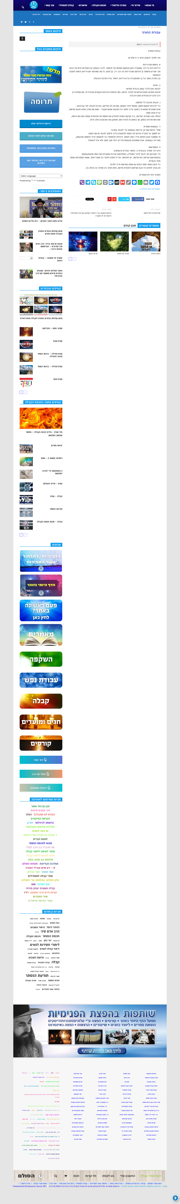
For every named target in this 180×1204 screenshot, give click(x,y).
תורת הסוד (42, 981)
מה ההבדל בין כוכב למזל (40, 847)
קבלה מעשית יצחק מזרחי (40, 888)
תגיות (91, 14)
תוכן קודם (130, 225)
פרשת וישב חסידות (29, 1132)
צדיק (31, 1136)
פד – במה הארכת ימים (52, 1132)
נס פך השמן (93, 254)
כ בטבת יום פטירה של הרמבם (40, 835)
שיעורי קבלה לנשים (36, 971)
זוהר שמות (56, 1090)
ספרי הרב (73, 14)
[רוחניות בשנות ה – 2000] (26, 461)
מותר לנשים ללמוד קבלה (40, 855)
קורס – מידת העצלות (52, 483)
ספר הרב (53, 1183)
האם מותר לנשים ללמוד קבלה (38, 923)
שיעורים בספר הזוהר (35, 1150)
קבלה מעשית (31, 963)
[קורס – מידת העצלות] (26, 487)
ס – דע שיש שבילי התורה (40, 867)
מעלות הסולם (30, 863)
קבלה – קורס (56, 496)
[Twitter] (26, 22)
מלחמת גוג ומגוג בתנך (40, 859)
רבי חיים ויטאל (54, 971)
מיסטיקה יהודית (45, 953)
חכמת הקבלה (99, 5)
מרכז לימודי (25, 1183)
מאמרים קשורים (149, 225)
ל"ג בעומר (28, 941)
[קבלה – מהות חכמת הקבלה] (26, 525)
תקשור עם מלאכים (53, 1158)
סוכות (30, 953)
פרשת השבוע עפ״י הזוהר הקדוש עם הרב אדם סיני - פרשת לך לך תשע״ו (90, 214)
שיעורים (83, 5)
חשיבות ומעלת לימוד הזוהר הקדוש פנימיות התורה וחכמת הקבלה (42, 1096)
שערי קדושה (54, 976)
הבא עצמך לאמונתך (39, 1077)
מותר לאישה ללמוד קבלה (40, 851)
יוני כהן (48, 940)
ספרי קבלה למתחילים (40, 876)
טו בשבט (56, 941)
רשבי (47, 971)
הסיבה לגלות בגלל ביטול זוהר (50, 1086)
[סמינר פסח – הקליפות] (26, 331)
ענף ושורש (44, 884)
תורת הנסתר (53, 980)
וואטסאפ (57, 14)
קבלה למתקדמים (54, 1141)
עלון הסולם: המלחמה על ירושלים (40, 880)
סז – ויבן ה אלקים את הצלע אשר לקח (47, 1128)
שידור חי (136, 5)
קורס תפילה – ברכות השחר (50, 366)
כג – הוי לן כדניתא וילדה (51, 1110)
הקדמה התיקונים (40, 818)
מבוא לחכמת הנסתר (40, 843)
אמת (52, 1073)
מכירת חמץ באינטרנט (37, 1123)
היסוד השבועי (37, 927)
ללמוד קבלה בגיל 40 (36, 1115)
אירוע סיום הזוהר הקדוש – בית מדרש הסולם (42, 221)
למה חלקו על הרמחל (53, 1119)
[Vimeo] (22, 22)
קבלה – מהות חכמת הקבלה (49, 521)
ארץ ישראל (40, 1073)
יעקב (40, 941)
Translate (40, 180)
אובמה (57, 1073)
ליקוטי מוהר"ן (33, 949)
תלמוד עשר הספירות (124, 14)
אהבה (49, 919)
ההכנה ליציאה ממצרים (52, 1082)
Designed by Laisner (33, 1186)
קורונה (57, 967)
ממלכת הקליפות (49, 863)
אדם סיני (56, 919)
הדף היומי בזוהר (116, 1183)
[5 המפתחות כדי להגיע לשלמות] (26, 474)
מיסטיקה (147, 14)
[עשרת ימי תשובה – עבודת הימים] (26, 261)
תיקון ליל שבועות (54, 985)
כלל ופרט (40, 1110)
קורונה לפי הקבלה (53, 1145)
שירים (25, 1150)
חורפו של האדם (123, 254)
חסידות (65, 14)
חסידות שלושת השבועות (40, 826)
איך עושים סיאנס (40, 810)
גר (29, 1073)
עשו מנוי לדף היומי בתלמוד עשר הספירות (41, 161)
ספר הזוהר (137, 14)
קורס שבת (57, 341)
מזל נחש (25, 1119)
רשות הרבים (155, 254)
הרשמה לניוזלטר (44, 822)
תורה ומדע (41, 1154)
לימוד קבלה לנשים (49, 949)
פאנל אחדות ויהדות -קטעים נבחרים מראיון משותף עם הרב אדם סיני (49, 273)
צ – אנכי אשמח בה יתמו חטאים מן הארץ (47, 1136)
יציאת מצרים (56, 445)
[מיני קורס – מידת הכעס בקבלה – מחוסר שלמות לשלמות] (41, 418)
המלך (29, 814)
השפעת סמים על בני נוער (31, 1086)
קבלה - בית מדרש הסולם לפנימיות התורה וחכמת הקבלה (144, 1186)
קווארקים (26, 1141)
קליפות (51, 967)
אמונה (42, 918)
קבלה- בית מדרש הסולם (135, 1183)
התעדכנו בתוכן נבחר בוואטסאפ (41, 148)
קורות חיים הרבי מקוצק (43, 892)
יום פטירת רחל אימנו (152, 213)
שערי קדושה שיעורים (40, 900)
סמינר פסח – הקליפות (52, 328)
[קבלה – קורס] (26, 499)
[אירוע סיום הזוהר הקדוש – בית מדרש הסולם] (41, 207)
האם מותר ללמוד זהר (52, 1077)
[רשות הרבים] (146, 241)
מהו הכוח (32, 1119)
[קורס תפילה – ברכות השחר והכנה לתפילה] (26, 357)
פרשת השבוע (36, 957)
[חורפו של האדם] (114, 241)
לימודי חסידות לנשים (44, 944)
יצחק (35, 941)
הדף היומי (82, 14)
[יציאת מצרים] (26, 448)
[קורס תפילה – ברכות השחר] (26, 369)
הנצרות (42, 1082)
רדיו (26, 892)
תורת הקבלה (30, 980)
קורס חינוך (57, 379)
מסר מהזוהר (47, 14)
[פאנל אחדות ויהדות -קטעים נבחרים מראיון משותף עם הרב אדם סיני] (26, 274)
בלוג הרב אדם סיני (66, 1183)
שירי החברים (40, 896)
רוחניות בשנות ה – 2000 (51, 458)
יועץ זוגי (56, 1102)
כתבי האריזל (26, 1110)
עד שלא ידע (30, 1128)
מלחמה (36, 953)
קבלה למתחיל (66, 5)
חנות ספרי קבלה (40, 1183)
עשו (33, 884)
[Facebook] (33, 22)
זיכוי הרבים (36, 14)
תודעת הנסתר (56, 509)
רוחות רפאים (43, 1145)
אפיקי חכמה (34, 919)
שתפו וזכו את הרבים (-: (149, 189)
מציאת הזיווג (25, 1123)
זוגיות (37, 932)
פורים (47, 958)
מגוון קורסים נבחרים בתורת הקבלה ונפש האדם (50, 232)
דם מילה (24, 1073)
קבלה (154, 14)
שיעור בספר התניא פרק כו (29, 1145)
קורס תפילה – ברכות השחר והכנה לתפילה (50, 355)
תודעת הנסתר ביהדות (52, 1154)
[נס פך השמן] (83, 241)
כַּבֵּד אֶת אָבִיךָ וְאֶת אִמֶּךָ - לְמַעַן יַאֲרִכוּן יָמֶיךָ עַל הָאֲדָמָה (43, 1106)
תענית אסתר (32, 1154)
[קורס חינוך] (26, 382)
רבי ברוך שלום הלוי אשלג (39, 967)
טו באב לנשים (40, 831)
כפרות (33, 1110)
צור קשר (49, 5)
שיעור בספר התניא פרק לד (51, 1150)
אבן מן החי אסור (40, 806)
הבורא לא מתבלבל (44, 814)
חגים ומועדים (102, 1082)
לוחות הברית (40, 839)
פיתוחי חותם (40, 1132)
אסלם (47, 1073)
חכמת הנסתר (51, 936)
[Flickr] (29, 22)
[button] (23, 5)
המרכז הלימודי (118, 5)
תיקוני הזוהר (42, 985)
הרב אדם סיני (99, 14)
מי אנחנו (149, 5)
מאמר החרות (41, 1119)
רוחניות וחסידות (151, 1135)
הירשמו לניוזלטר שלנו (41, 123)
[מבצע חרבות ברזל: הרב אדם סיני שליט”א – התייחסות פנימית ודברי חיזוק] (26, 247)
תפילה (38, 989)
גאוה (33, 1073)
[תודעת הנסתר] (26, 512)
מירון (47, 1123)
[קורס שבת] (26, 344)
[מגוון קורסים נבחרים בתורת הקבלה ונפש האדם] (26, 234)
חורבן (30, 822)
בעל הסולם (111, 14)
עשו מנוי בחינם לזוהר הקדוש (41, 136)
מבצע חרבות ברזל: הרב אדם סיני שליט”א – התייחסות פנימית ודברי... (49, 246)
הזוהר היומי (53, 927)
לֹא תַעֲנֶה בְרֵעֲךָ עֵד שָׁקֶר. (52, 1115)
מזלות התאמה (55, 1123)
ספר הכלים (33, 872)
